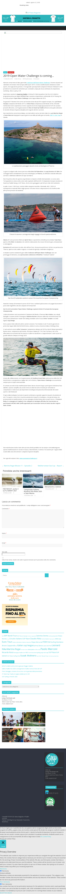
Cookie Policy (47, 837)
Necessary (5, 871)
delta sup (58, 639)
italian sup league (25, 645)
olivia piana (31, 649)
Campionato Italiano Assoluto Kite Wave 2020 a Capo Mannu (33, 491)
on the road (37, 649)
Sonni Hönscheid (32, 652)
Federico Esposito (26, 642)
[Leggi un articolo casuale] (63, 27)
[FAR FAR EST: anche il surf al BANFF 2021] (12, 475)
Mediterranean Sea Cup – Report (51, 466)
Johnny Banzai (38, 646)
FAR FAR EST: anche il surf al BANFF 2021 (10, 490)
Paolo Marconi (49, 649)
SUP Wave (10, 656)
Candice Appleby (32, 636)
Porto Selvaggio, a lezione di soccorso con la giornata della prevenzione (22, 671)
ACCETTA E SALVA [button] (6, 893)
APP (3, 636)
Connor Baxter (45, 639)
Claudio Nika (35, 638)
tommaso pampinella (53, 656)
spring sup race (41, 652)
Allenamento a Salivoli (53, 487)
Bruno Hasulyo (24, 636)
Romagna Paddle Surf (19, 652)
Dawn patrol (52, 639)
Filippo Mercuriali (36, 642)
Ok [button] (41, 837)
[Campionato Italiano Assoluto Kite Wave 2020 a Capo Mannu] (33, 475)
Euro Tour (7, 641)
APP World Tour (10, 635)
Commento (6, 508)
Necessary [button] (3, 869)
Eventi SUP (10, 72)
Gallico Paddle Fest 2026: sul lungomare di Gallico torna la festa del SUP (22, 668)
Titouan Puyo (45, 656)
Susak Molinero (28, 655)
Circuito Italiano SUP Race (19, 639)
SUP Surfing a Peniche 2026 (9, 676)
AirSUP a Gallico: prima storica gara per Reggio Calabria (17, 666)
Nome (4, 533)
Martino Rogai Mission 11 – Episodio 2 (17, 466)
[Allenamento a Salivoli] (54, 475)
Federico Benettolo (17, 642)
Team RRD (39, 656)
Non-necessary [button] (5, 882)
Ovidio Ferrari (17, 79)
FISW (45, 642)
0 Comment (36, 79)
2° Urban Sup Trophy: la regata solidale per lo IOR (16, 674)
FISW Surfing (51, 642)
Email (4, 543)
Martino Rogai (13, 649)
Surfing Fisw (16, 656)
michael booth (24, 649)
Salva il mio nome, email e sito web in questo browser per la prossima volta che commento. (29, 560)
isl (16, 645)
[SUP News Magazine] (33, 13)
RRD (27, 652)
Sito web (4, 552)
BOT (18, 636)
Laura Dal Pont (47, 645)
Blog (5, 72)
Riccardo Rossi (7, 652)
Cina (8, 639)
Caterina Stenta (42, 636)
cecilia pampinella (53, 636)
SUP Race (52, 652)
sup (47, 652)
